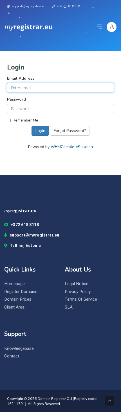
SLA (69, 307)
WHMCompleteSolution (72, 146)
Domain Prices (18, 299)
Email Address (20, 78)
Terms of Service (81, 299)
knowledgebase (19, 349)
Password (16, 99)
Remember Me (25, 120)
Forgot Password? (70, 130)
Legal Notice (76, 284)
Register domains (20, 292)
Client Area (14, 307)
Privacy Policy (78, 292)
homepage (14, 284)
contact (11, 356)
